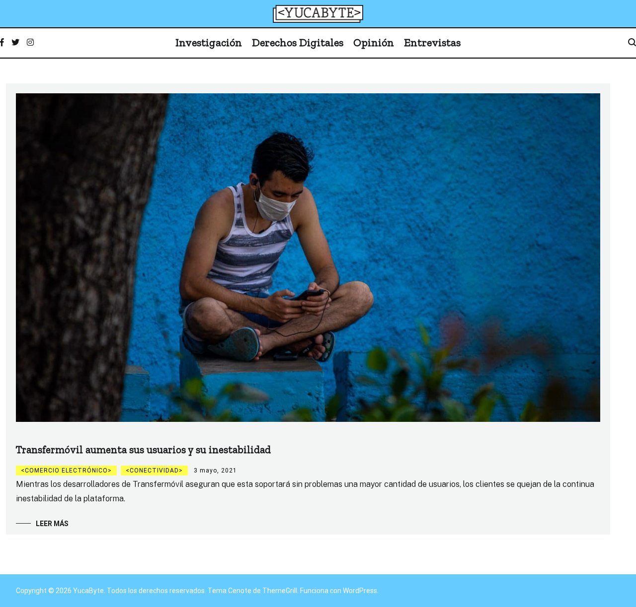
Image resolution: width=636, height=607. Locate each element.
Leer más (52, 524)
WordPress (360, 591)
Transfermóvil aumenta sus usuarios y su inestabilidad (143, 449)
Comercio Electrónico (66, 470)
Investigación (208, 42)
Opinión (373, 42)
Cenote (239, 591)
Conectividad (154, 470)
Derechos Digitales (297, 42)
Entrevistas (432, 42)
